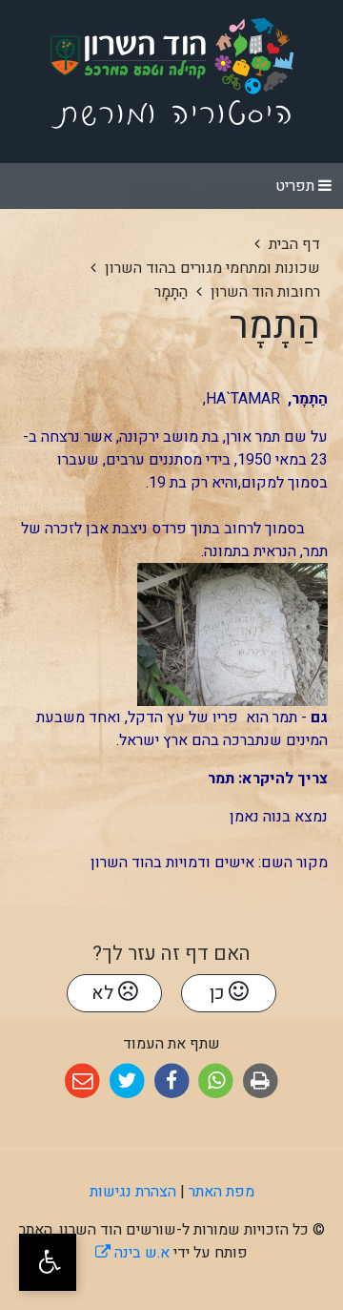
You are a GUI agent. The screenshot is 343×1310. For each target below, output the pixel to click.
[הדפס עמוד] (260, 1081)
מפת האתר (221, 1191)
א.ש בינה (132, 1252)
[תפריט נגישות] (47, 1262)
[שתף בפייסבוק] (171, 1081)
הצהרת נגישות (133, 1191)
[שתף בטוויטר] (127, 1081)
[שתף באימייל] (82, 1081)
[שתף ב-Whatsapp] (215, 1081)
